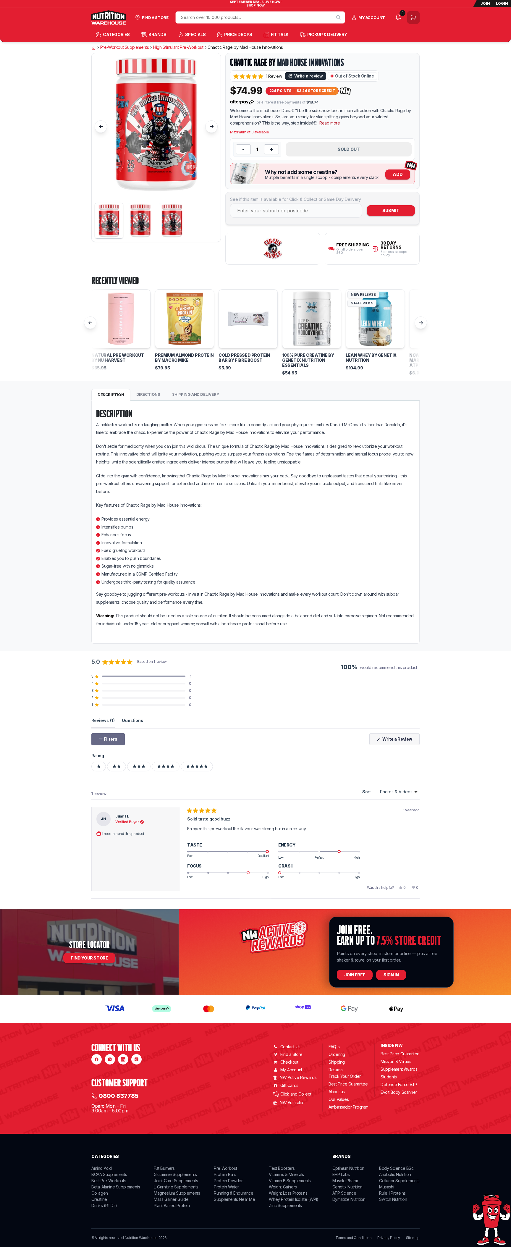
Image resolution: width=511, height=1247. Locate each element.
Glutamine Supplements (175, 1174)
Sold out (349, 149)
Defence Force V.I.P (399, 1084)
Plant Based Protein (172, 1205)
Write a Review (400, 740)
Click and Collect (295, 1093)
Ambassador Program (348, 1106)
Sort (367, 791)
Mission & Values (396, 1061)
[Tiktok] (136, 1059)
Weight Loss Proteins (288, 1193)
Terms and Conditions (353, 1238)
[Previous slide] (101, 126)
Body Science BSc (396, 1168)
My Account (291, 1069)
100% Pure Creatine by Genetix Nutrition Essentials (308, 360)
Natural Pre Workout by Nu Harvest (117, 358)
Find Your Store (89, 957)
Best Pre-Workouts (108, 1180)
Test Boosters (282, 1168)
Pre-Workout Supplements (124, 47)
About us (337, 1091)
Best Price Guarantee (348, 1083)
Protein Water (226, 1186)
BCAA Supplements (109, 1174)
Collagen (99, 1193)
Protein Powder (228, 1180)
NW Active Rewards (298, 1077)
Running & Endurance (233, 1193)
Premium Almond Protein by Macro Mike (184, 358)
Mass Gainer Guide (171, 1199)
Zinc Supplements (285, 1205)
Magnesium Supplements (177, 1193)
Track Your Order (345, 1076)
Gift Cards (289, 1085)
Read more (329, 122)
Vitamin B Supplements (290, 1180)
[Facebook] (96, 1059)
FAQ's (334, 1046)
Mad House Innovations (310, 62)
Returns (335, 1069)
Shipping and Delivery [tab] (195, 394)
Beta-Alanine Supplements (115, 1186)
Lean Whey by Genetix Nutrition (371, 358)
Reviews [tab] (103, 720)
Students (389, 1076)
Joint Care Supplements (176, 1180)
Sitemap (413, 1238)
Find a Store (291, 1054)
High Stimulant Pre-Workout (178, 47)
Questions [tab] (132, 720)
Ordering (337, 1054)
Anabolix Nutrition (395, 1174)
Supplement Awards (399, 1069)
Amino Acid (101, 1168)
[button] (257, 76)
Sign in (391, 974)
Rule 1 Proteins (392, 1193)
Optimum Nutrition (348, 1168)
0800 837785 (118, 1095)
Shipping (337, 1062)
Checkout (289, 1062)
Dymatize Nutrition (349, 1199)
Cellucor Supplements (399, 1180)
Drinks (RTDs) (104, 1205)
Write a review (308, 75)
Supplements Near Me (234, 1199)
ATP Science (344, 1193)
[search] (338, 17)
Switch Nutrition (393, 1199)
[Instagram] (110, 1059)
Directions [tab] (148, 394)
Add (398, 174)
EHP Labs (341, 1174)
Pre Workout (225, 1168)
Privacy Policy (388, 1238)
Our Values (339, 1099)
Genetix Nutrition (347, 1186)
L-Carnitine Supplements (176, 1186)
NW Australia (291, 1102)
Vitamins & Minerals (286, 1174)
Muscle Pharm (345, 1180)
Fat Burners (164, 1168)
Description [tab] (111, 394)
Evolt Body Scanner (399, 1092)
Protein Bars (225, 1174)
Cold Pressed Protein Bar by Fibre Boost (244, 358)
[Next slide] (211, 126)
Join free (354, 974)
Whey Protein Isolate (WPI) (293, 1199)
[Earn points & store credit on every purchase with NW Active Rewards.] (345, 91)
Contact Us (290, 1046)
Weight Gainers (283, 1186)
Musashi (386, 1186)
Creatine (99, 1199)
